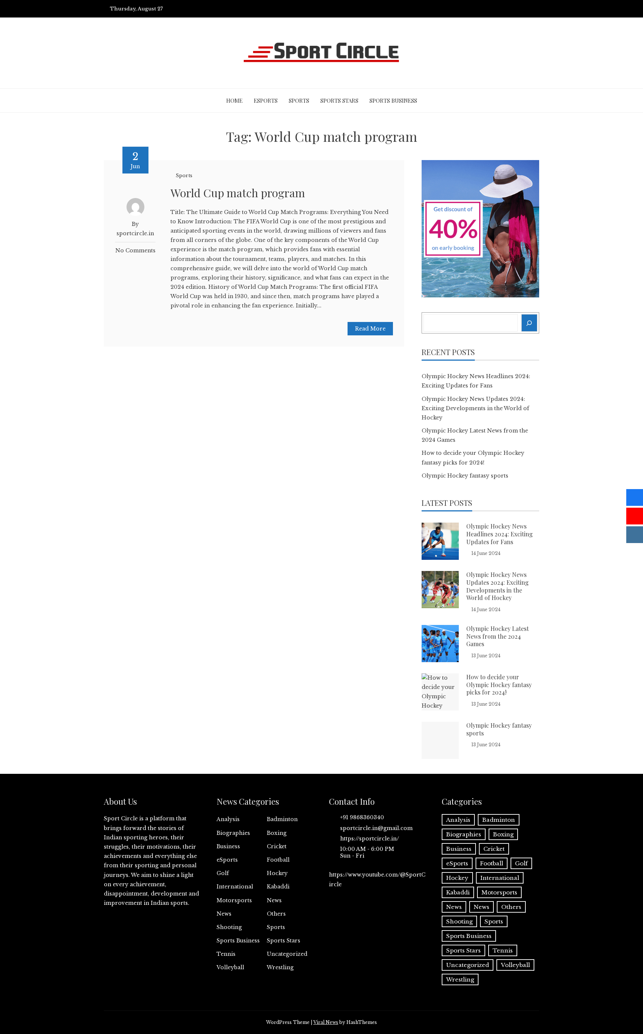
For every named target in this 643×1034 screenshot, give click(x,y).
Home (234, 100)
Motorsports (234, 900)
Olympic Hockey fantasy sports (465, 475)
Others (276, 913)
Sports (299, 100)
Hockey (277, 873)
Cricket (277, 846)
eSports (266, 100)
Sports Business (393, 100)
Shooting (229, 927)
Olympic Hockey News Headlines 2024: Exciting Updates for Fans (499, 534)
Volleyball (230, 967)
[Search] (529, 323)
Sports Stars (339, 100)
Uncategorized (287, 954)
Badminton (282, 819)
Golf (223, 873)
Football (278, 859)
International (235, 886)
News (274, 900)
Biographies (233, 833)
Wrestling (280, 967)
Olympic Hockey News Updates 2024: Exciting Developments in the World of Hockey (475, 408)
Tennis (226, 954)
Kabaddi (278, 886)
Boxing (277, 833)
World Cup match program (237, 192)
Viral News (325, 1022)
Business (228, 846)
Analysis (228, 819)
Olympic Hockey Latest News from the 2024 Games (497, 636)
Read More (370, 328)
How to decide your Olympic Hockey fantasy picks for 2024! (499, 684)
